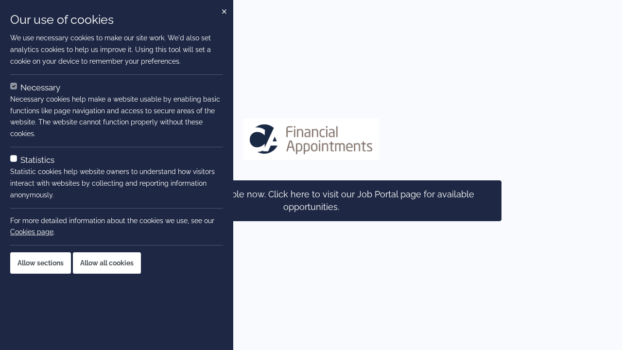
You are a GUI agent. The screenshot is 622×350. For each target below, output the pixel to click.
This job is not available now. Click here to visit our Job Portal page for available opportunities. (311, 201)
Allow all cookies (107, 263)
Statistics (37, 160)
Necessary (40, 87)
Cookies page (31, 232)
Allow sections (40, 263)
